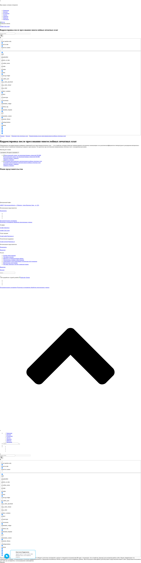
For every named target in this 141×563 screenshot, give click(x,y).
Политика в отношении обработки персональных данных (16, 222)
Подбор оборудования (9, 255)
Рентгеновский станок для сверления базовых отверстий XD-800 (21, 156)
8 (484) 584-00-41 (4, 227)
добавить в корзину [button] (8, 159)
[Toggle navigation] (0, 25)
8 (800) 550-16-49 (4, 26)
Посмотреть (3, 210)
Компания (6, 10)
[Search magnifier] (1, 35)
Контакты (6, 19)
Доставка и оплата (8, 257)
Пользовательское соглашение (8, 220)
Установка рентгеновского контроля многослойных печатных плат (22, 162)
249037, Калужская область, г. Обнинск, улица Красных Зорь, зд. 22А (19, 205)
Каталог (5, 12)
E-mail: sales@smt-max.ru (7, 236)
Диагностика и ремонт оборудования (13, 260)
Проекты (5, 16)
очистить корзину (8, 158)
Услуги (5, 15)
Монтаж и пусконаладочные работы (13, 258)
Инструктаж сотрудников (10, 263)
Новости (5, 18)
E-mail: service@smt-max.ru (7, 241)
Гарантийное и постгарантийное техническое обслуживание (20, 261)
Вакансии (2, 250)
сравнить (16, 158)
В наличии (6, 13)
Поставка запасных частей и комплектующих (16, 264)
